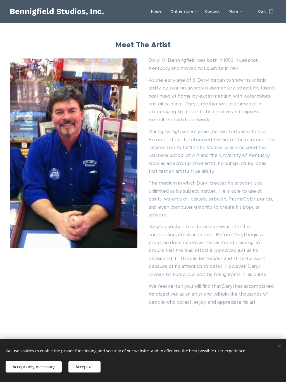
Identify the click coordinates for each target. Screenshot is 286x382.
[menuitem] (158, 11)
